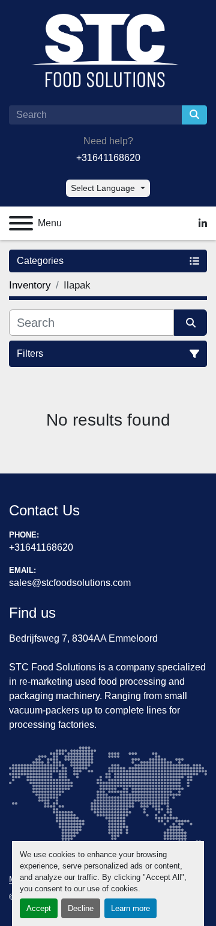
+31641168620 (108, 158)
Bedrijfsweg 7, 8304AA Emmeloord (83, 638)
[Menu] (21, 223)
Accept (38, 908)
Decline (81, 908)
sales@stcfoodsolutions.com (70, 583)
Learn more (130, 908)
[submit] (194, 115)
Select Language (103, 188)
